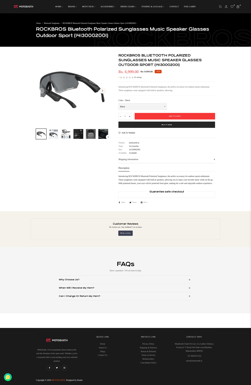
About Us (103, 348)
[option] (72, 89)
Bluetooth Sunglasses (51, 23)
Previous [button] (42, 91)
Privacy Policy (148, 344)
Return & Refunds (148, 351)
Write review (125, 233)
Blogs (102, 351)
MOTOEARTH (58, 380)
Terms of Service (148, 355)
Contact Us (102, 355)
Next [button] (102, 91)
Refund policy (148, 359)
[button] (220, 6)
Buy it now (167, 125)
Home (38, 23)
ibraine (80, 380)
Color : (124, 100)
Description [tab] (123, 168)
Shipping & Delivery (148, 348)
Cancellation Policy (148, 363)
